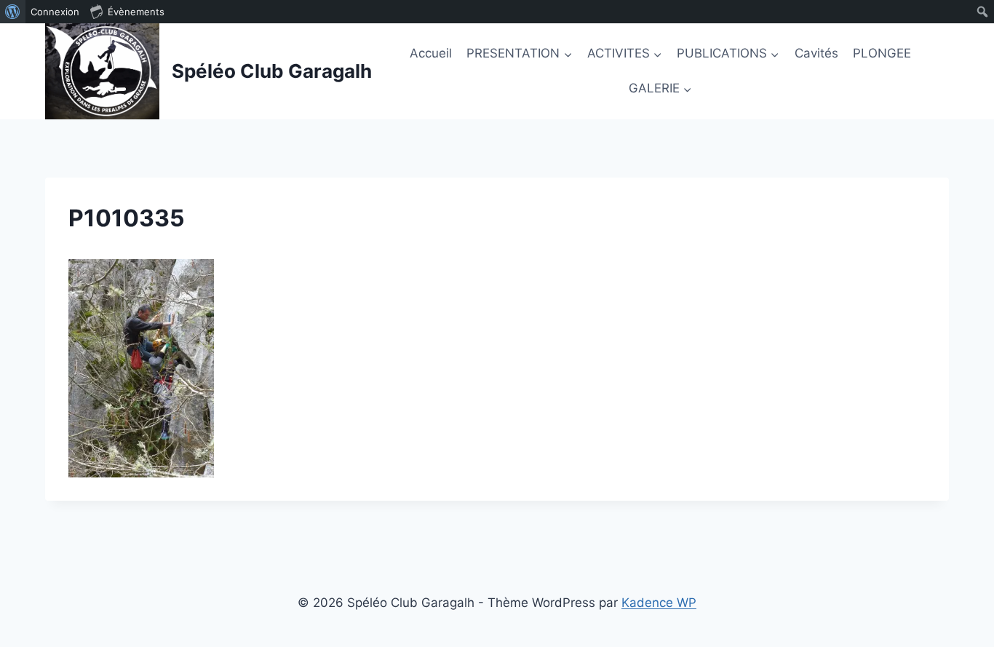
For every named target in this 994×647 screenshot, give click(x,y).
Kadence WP (658, 602)
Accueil (431, 53)
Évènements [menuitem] (136, 11)
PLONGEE (882, 53)
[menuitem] (12, 11)
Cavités (816, 53)
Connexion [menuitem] (55, 11)
